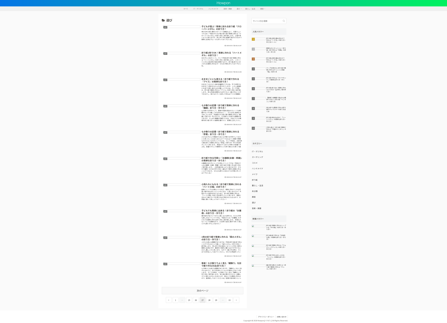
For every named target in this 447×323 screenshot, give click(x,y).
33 (230, 300)
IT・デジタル (257, 151)
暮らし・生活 (257, 185)
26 (196, 300)
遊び (254, 202)
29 (216, 300)
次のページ (202, 290)
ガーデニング (257, 157)
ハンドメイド (257, 168)
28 (209, 300)
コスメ (254, 162)
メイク (254, 174)
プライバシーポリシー (266, 317)
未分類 (254, 191)
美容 (254, 196)
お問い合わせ (281, 317)
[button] (284, 21)
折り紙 (254, 179)
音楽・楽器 (256, 208)
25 (189, 300)
